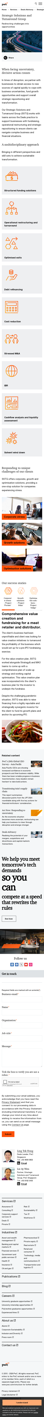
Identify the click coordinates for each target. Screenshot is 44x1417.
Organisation (9, 1020)
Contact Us (17, 1124)
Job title (7, 1033)
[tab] (8, 597)
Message (7, 1046)
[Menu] (40, 4)
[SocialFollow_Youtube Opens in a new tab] (26, 965)
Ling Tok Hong (25, 1150)
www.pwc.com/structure (12, 1384)
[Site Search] (36, 3)
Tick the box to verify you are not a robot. (20, 1073)
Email (24, 1163)
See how (9, 919)
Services (13, 10)
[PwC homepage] (5, 3)
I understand (22, 1402)
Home (4, 10)
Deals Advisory (27, 10)
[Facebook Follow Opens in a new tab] (16, 965)
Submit (8, 1134)
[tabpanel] (22, 677)
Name (5, 1007)
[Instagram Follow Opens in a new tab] (30, 965)
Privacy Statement (11, 1102)
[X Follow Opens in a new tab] (21, 965)
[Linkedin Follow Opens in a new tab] (12, 965)
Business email (10, 994)
